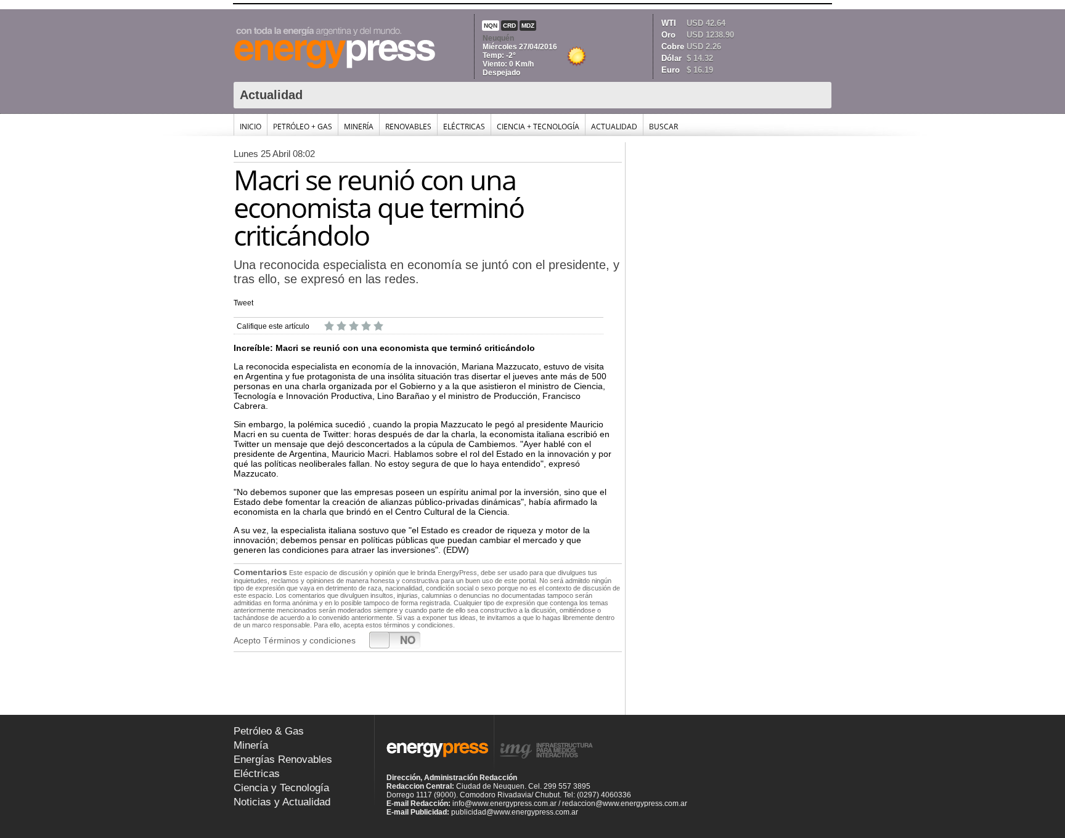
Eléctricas (464, 126)
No (407, 639)
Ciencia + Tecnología (538, 126)
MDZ (527, 25)
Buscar (663, 126)
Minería (358, 126)
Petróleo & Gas (269, 731)
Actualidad (614, 126)
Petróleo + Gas (302, 126)
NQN (490, 25)
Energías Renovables (283, 759)
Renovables (408, 126)
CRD (509, 25)
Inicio (250, 126)
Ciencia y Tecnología (281, 788)
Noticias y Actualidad (282, 802)
